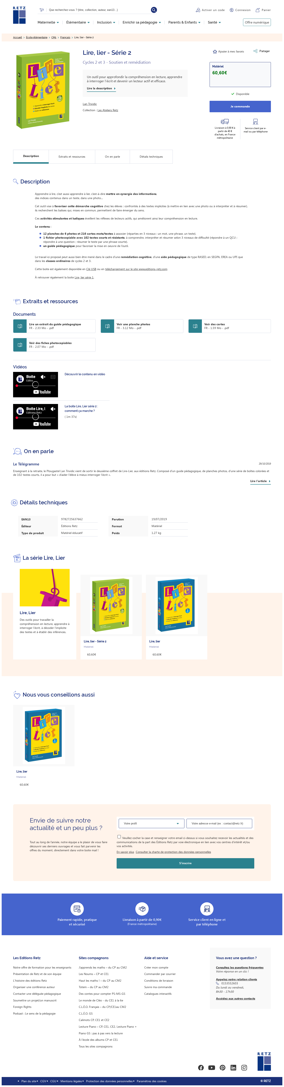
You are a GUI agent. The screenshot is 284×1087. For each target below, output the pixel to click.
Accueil (17, 37)
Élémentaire (76, 22)
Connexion (243, 10)
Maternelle (46, 22)
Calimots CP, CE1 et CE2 (94, 1020)
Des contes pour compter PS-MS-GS (102, 994)
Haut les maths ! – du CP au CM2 (100, 980)
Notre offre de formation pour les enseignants (42, 967)
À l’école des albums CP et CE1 (98, 1040)
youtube (212, 1068)
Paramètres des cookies (152, 1081)
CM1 (53, 37)
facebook (201, 1068)
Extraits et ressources (72, 156)
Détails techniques (151, 156)
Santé (212, 22)
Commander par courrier (160, 974)
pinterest (222, 1068)
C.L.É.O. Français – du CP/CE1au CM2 (102, 1007)
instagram (244, 1068)
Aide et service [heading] (156, 958)
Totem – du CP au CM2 (94, 987)
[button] (43, 90)
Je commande (240, 106)
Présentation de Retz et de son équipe (37, 974)
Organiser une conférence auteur (34, 987)
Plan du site (28, 1081)
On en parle (112, 156)
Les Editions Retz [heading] (27, 958)
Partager (264, 51)
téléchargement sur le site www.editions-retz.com (136, 269)
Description (31, 156)
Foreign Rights (22, 1007)
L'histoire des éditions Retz (30, 980)
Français (65, 37)
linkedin (233, 1068)
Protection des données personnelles (109, 1081)
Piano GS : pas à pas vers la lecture (101, 1033)
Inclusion (104, 22)
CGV (43, 1081)
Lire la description (99, 88)
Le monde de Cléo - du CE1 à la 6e (101, 1000)
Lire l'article (258, 481)
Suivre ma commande (158, 987)
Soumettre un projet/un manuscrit (35, 1000)
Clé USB (91, 269)
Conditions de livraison (158, 980)
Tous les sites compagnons (95, 1046)
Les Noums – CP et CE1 (94, 974)
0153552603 (229, 983)
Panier (266, 10)
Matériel (217, 66)
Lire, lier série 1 (84, 277)
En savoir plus (125, 852)
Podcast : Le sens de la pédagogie (34, 1013)
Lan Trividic (90, 104)
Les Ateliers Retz (108, 110)
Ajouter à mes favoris (231, 51)
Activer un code (213, 10)
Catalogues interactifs (158, 994)
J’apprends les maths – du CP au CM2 (103, 967)
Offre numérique (257, 22)
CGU (53, 1081)
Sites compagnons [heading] (94, 958)
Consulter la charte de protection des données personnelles (173, 852)
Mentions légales (71, 1081)
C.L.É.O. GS (86, 1013)
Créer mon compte (156, 967)
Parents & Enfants (182, 22)
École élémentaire (36, 37)
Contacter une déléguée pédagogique (37, 994)
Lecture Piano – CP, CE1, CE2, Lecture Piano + (108, 1026)
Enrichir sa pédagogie (140, 22)
